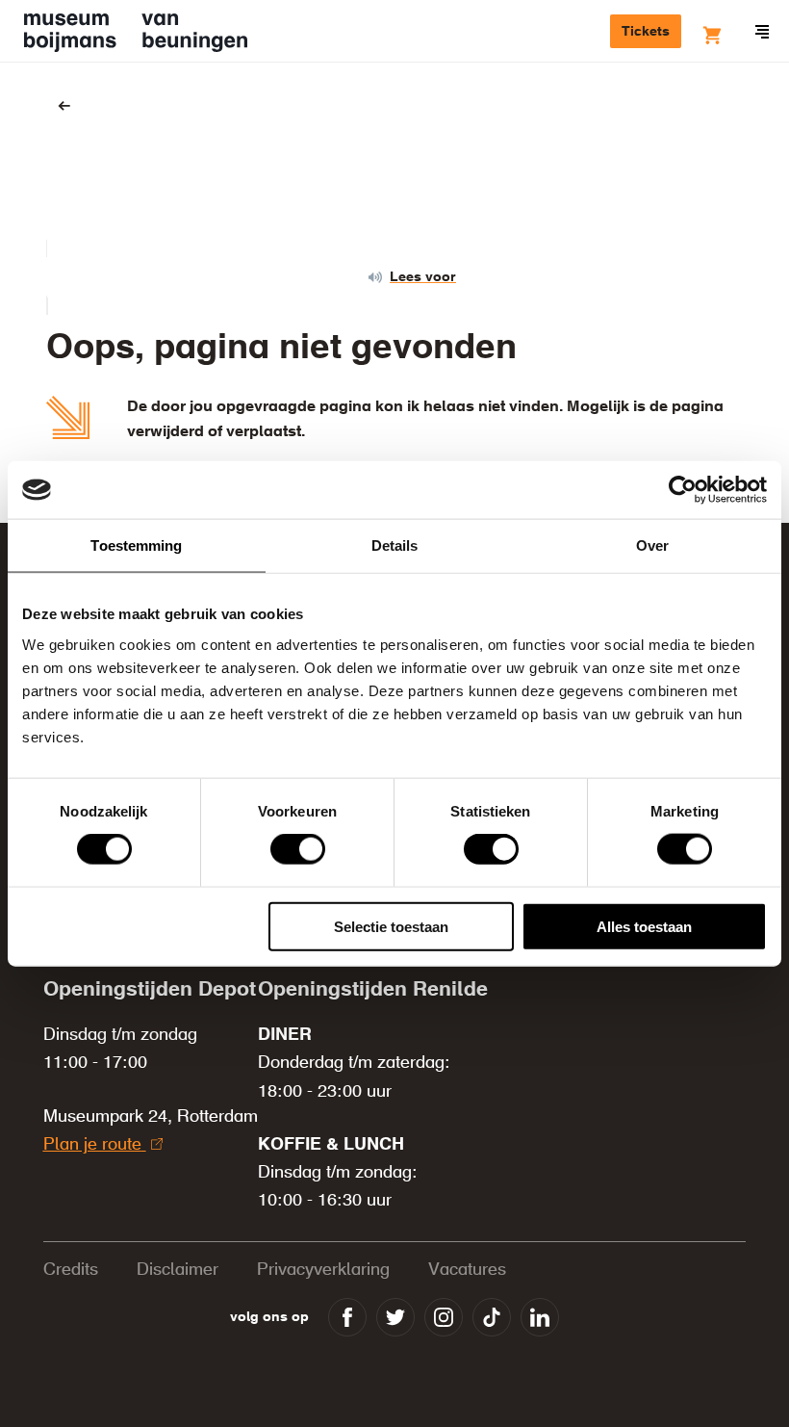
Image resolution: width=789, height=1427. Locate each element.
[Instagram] (443, 1317)
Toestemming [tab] (136, 545)
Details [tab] (395, 545)
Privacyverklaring (323, 1270)
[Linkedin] (540, 1317)
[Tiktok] (491, 1317)
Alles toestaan (644, 926)
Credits (70, 1270)
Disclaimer (177, 1270)
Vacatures (467, 1270)
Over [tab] (652, 545)
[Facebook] (347, 1317)
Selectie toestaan (391, 926)
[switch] (297, 849)
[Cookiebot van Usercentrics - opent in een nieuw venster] (682, 490)
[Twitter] (395, 1317)
